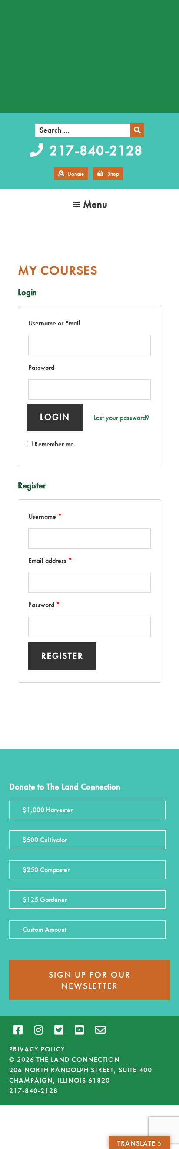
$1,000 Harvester (48, 809)
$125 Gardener (45, 899)
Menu (95, 204)
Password (41, 367)
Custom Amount (44, 929)
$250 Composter (46, 869)
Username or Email (54, 323)
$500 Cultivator (45, 839)
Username (45, 516)
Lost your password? (121, 417)
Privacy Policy (37, 1049)
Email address (50, 560)
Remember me (53, 444)
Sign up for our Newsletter (90, 980)
